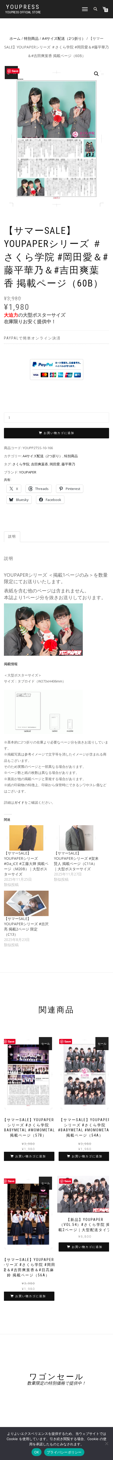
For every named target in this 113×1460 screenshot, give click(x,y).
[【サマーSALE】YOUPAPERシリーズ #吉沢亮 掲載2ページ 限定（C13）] (26, 903)
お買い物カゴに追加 (59, 433)
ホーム (14, 38)
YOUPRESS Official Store (23, 12)
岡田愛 (55, 464)
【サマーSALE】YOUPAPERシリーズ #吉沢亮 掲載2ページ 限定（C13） (26, 926)
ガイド (19, 802)
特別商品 (31, 38)
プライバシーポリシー (64, 1452)
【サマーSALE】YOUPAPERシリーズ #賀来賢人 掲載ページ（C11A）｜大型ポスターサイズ (76, 861)
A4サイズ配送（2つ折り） (63, 38)
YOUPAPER (27, 472)
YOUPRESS (23, 7)
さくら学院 (20, 464)
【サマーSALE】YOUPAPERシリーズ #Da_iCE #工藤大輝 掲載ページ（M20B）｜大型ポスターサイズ (26, 864)
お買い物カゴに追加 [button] (30, 1156)
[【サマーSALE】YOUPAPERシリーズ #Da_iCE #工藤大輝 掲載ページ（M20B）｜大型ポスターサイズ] (26, 838)
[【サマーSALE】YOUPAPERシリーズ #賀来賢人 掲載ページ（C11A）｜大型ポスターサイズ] (76, 838)
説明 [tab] (12, 536)
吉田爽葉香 (39, 464)
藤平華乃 (68, 464)
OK (36, 1452)
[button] (96, 74)
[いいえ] (106, 1443)
